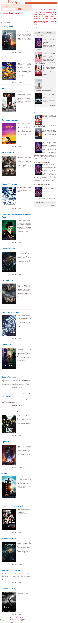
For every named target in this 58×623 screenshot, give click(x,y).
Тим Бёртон (53, 21)
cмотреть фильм (17, 52)
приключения (28, 423)
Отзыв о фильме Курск (39, 126)
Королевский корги (44, 14)
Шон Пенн (44, 22)
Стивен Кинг (45, 21)
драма (18, 75)
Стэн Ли (49, 21)
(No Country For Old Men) (16, 395)
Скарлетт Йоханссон (38, 21)
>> (23, 617)
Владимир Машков (42, 10)
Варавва (50, 9)
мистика (23, 423)
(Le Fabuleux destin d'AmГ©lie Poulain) (16, 216)
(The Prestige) (11, 312)
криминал (10, 402)
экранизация (23, 327)
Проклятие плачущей (39, 19)
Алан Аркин (51, 7)
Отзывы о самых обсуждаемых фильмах (47, 198)
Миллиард (53, 16)
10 (22, 617)
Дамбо (48, 10)
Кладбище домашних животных (45, 12)
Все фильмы (52, 105)
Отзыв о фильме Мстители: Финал (42, 140)
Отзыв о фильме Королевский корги (42, 112)
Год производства (12, 16)
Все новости (52, 205)
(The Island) (9, 184)
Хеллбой (35, 22)
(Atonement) (11, 570)
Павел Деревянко (49, 18)
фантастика (29, 327)
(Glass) (7, 345)
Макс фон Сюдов (43, 16)
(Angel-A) (9, 589)
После (54, 18)
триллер (21, 75)
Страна (3, 16)
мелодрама (26, 231)
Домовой (51, 10)
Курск (52, 14)
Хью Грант (40, 22)
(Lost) (11, 412)
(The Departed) (12, 506)
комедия (21, 231)
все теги (35, 24)
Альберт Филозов (43, 9)
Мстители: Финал (39, 18)
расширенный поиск (5, 22)
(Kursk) (7, 27)
